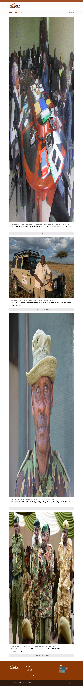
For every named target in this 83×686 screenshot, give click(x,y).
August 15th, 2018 (46, 233)
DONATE (67, 683)
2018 (69, 12)
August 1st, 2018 (46, 655)
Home (66, 12)
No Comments (37, 233)
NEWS (71, 683)
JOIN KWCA (61, 683)
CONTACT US (54, 683)
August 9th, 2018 (46, 309)
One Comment (37, 655)
